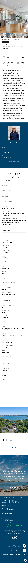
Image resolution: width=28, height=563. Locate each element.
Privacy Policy (20, 554)
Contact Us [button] (14, 487)
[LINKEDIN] (15, 546)
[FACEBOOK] (9, 546)
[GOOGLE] (18, 546)
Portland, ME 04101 (10, 522)
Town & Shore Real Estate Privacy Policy (14, 542)
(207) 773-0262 (8, 515)
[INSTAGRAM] (12, 546)
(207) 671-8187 (6, 152)
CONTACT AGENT (14, 161)
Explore (14, 447)
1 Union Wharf (9, 520)
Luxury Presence (18, 550)
